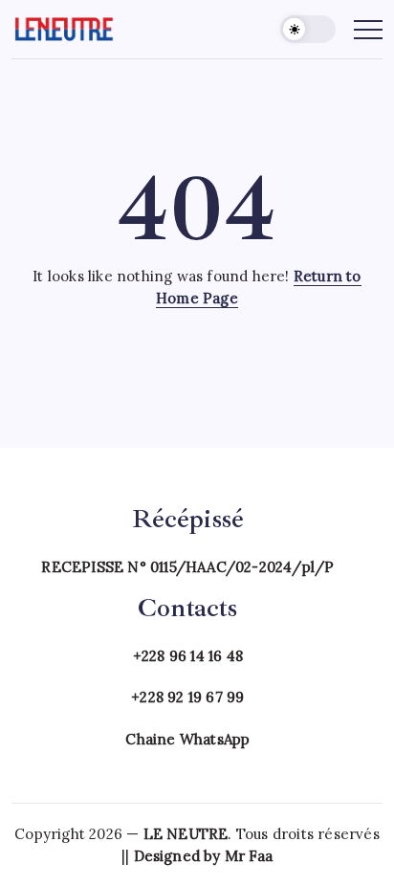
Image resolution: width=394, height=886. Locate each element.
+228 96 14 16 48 (188, 656)
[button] (308, 29)
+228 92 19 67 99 (187, 697)
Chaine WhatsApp (187, 739)
